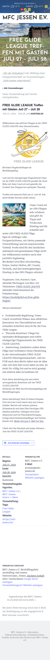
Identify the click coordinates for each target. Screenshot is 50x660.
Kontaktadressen (36, 635)
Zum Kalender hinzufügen (18, 443)
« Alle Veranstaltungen (12, 88)
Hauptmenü (39, 26)
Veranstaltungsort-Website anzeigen (22, 585)
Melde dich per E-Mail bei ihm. (29, 421)
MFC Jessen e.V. (25, 18)
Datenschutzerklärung (15, 635)
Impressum (32, 632)
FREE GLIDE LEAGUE (28, 286)
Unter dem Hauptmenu (13, 28)
